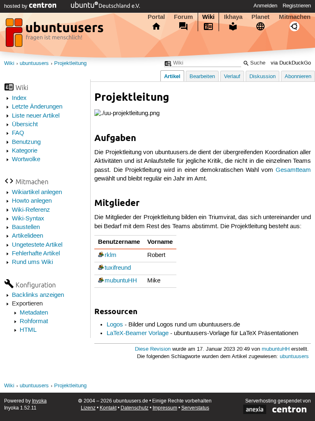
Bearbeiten (202, 77)
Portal (156, 17)
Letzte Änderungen (37, 107)
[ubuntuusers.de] (55, 34)
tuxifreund (118, 268)
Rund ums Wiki (32, 262)
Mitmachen (294, 17)
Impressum (165, 408)
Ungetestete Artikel (37, 245)
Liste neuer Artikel (35, 116)
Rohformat (34, 321)
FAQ (18, 133)
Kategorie (24, 151)
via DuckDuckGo (291, 63)
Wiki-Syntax (28, 218)
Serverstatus (195, 408)
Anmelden (265, 5)
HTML (28, 330)
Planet (260, 17)
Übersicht (25, 124)
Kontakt (108, 408)
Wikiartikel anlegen (37, 192)
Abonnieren (298, 77)
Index (19, 98)
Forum (183, 17)
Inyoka (39, 401)
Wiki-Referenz (31, 210)
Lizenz (88, 408)
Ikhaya (233, 17)
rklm (110, 255)
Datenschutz (134, 408)
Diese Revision (153, 349)
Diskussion (262, 77)
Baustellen (26, 227)
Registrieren (297, 5)
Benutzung (26, 142)
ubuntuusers (34, 63)
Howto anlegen (32, 201)
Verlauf (232, 77)
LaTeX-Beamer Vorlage (138, 333)
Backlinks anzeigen (38, 295)
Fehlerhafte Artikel (36, 253)
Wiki (208, 17)
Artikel (172, 76)
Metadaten (34, 313)
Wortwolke (26, 159)
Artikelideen (27, 236)
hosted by (16, 6)
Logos (115, 324)
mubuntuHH (121, 281)
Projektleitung (70, 63)
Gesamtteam (293, 170)
